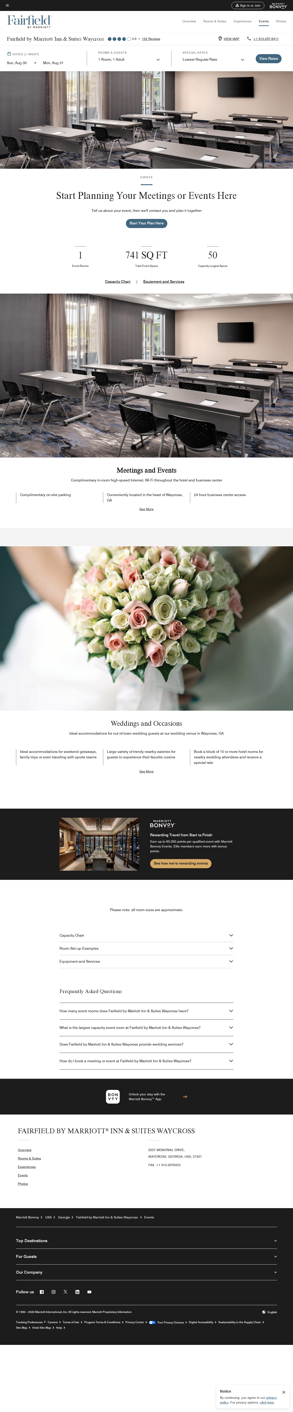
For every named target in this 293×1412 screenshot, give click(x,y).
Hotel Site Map (41, 1327)
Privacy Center (134, 1322)
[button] (247, 5)
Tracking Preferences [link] (29, 1322)
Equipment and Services (163, 281)
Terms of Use (71, 1322)
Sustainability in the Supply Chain (239, 1322)
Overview (189, 21)
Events (264, 21)
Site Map (21, 1327)
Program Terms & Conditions (102, 1322)
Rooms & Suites (214, 21)
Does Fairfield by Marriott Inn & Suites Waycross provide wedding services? (121, 1044)
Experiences (243, 21)
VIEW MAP (231, 39)
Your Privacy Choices (170, 1322)
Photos (281, 21)
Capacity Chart (117, 281)
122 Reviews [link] (151, 39)
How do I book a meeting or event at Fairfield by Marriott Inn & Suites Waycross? (125, 1061)
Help (59, 1327)
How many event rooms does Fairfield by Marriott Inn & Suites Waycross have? (124, 1011)
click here (267, 1402)
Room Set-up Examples (79, 948)
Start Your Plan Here (147, 223)
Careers (53, 1322)
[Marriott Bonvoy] (276, 5)
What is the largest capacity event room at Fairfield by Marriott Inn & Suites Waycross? (130, 1027)
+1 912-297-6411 (266, 39)
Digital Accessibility (201, 1322)
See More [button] (146, 509)
